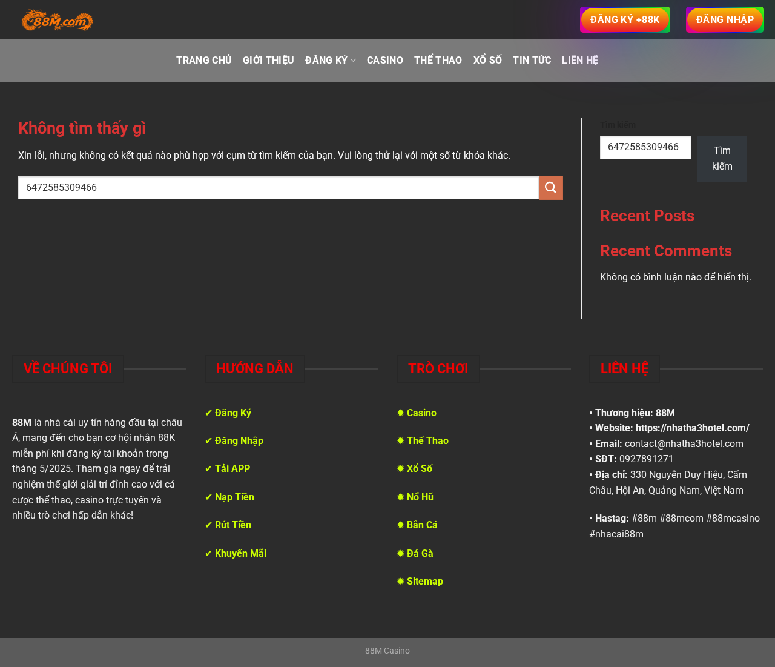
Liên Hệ (580, 60)
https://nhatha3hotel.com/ (693, 428)
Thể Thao (438, 60)
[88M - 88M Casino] (57, 20)
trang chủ (204, 60)
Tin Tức (532, 60)
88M (665, 413)
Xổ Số (488, 60)
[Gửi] (551, 187)
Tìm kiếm (618, 125)
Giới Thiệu (268, 60)
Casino (385, 60)
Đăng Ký (326, 60)
